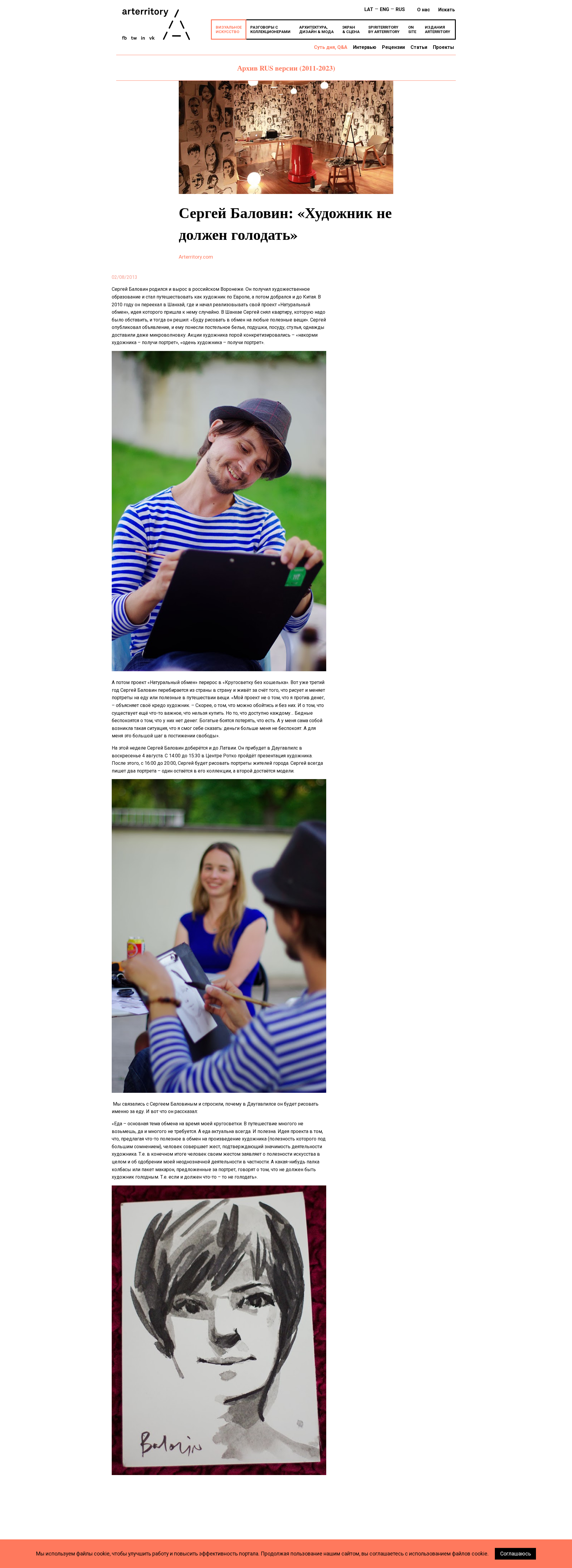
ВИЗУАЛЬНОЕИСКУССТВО (229, 29)
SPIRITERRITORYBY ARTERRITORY (384, 29)
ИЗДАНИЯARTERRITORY (437, 29)
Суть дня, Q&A (330, 47)
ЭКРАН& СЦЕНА (351, 29)
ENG (384, 9)
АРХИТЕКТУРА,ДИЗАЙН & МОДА (316, 29)
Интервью (364, 47)
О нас (423, 10)
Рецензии (393, 47)
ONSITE (412, 29)
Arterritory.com (196, 257)
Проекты (443, 47)
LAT (368, 9)
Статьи (419, 47)
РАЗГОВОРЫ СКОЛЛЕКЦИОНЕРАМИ (270, 29)
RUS (400, 9)
